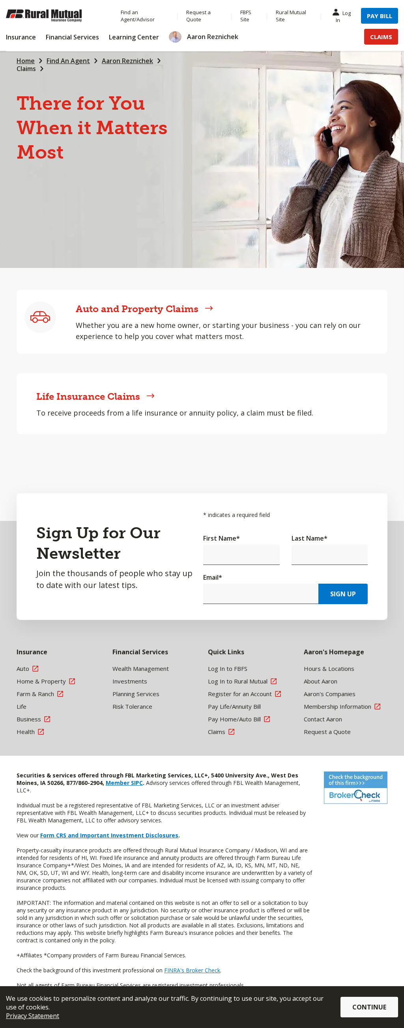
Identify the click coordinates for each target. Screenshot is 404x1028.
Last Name (309, 538)
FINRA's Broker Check (192, 970)
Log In (343, 16)
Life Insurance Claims (88, 396)
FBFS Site (245, 16)
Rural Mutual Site (291, 16)
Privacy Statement (32, 1015)
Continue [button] (369, 1007)
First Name (221, 538)
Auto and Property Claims (137, 309)
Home (26, 60)
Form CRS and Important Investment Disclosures (109, 835)
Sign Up (343, 594)
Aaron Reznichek (127, 60)
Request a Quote (198, 16)
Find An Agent (68, 60)
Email (212, 577)
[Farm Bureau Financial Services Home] (55, 15)
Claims (381, 37)
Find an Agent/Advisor (138, 16)
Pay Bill (379, 16)
